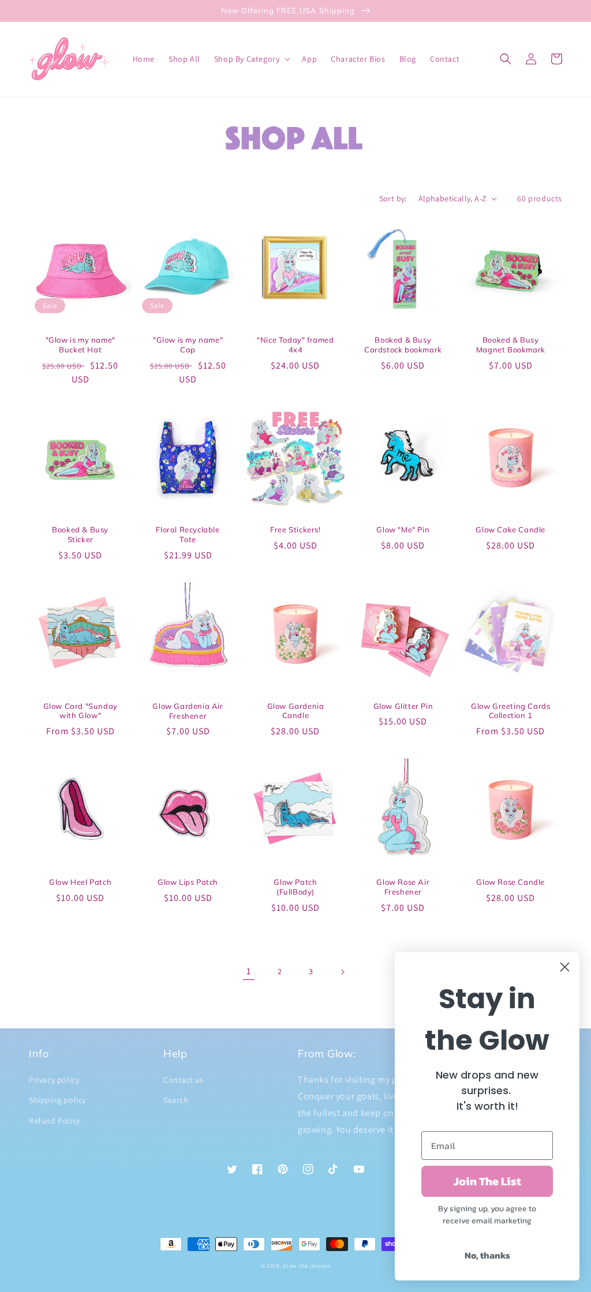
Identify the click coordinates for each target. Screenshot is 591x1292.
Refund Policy (54, 1121)
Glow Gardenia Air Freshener (187, 710)
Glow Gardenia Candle (295, 710)
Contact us (183, 1080)
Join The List (487, 1181)
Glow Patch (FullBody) (295, 886)
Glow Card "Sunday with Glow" (80, 710)
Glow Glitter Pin (403, 706)
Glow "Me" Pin (402, 529)
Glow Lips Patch (188, 882)
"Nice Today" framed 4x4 (295, 344)
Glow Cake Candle (510, 529)
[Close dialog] (565, 967)
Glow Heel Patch (80, 882)
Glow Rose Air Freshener (402, 886)
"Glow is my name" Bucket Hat (80, 344)
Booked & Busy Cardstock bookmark (403, 344)
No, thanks (487, 1255)
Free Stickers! (295, 529)
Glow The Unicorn (306, 1266)
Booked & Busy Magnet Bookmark (510, 344)
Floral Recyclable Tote (187, 534)
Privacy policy (54, 1080)
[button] (251, 59)
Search (176, 1100)
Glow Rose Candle (510, 882)
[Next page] (342, 972)
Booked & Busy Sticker (80, 534)
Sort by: (393, 198)
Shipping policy (57, 1100)
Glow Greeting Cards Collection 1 (510, 710)
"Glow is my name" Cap (188, 344)
